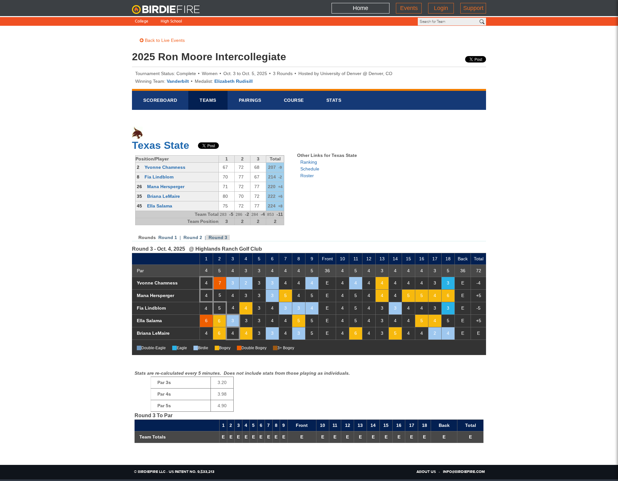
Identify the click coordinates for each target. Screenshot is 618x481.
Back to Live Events (164, 40)
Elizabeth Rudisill (233, 81)
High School (171, 21)
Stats (334, 100)
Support (473, 8)
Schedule (309, 168)
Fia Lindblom (159, 176)
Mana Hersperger (165, 186)
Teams (208, 100)
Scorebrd (160, 100)
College (141, 21)
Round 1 (167, 237)
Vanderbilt (178, 81)
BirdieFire (172, 9)
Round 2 (192, 237)
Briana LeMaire (163, 196)
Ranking (308, 162)
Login (441, 8)
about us (426, 472)
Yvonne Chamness (165, 167)
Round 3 (218, 237)
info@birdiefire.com (464, 472)
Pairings (250, 100)
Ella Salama (159, 205)
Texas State (160, 145)
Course (294, 100)
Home (360, 8)
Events (409, 8)
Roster (307, 175)
